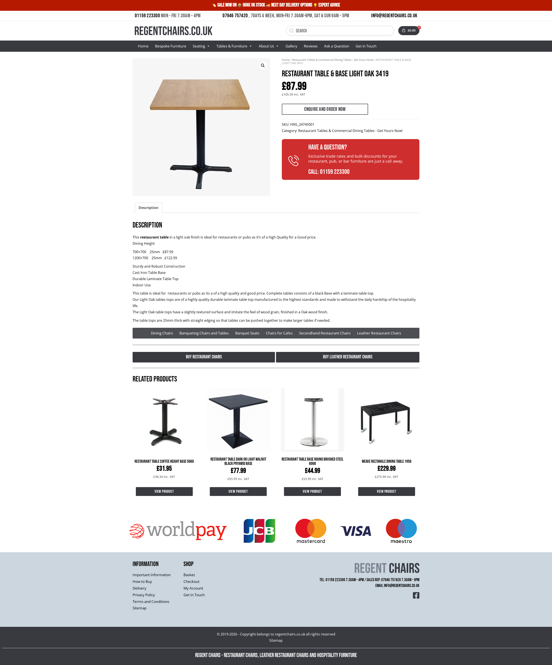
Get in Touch (366, 46)
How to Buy (142, 581)
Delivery (139, 588)
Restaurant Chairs (241, 655)
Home (143, 46)
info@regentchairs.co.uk (401, 585)
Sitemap (139, 607)
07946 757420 (235, 16)
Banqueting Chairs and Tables (204, 333)
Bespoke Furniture (170, 46)
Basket (189, 574)
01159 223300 (147, 16)
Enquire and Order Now (325, 109)
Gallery (291, 46)
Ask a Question (336, 46)
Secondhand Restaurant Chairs (325, 333)
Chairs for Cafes (279, 333)
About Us (266, 46)
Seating (199, 46)
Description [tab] (148, 207)
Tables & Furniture (231, 46)
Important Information (152, 574)
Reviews (311, 46)
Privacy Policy (144, 594)
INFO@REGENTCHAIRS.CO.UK (394, 16)
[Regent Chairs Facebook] (416, 595)
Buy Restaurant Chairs (204, 357)
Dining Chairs (162, 333)
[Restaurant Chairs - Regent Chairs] (204, 30)
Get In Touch (194, 594)
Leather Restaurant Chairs (379, 333)
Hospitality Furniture (337, 655)
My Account (193, 588)
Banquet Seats (247, 333)
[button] (263, 65)
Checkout (191, 581)
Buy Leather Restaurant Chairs (347, 357)
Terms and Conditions (151, 601)
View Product (164, 491)
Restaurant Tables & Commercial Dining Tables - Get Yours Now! (332, 60)
